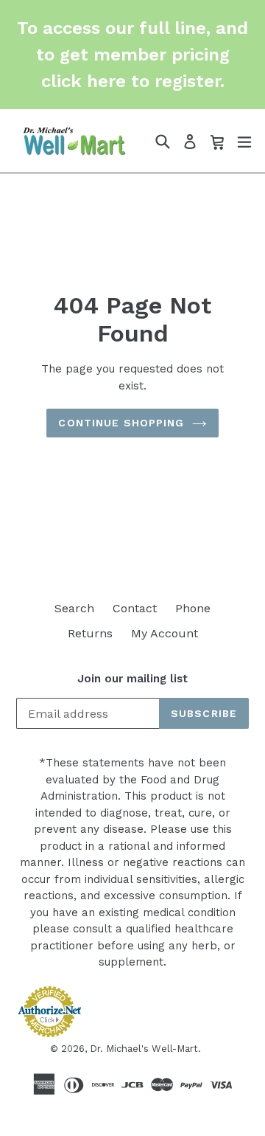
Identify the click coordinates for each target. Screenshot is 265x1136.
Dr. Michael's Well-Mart (144, 1048)
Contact (135, 608)
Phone (193, 608)
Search (74, 608)
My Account (164, 633)
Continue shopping (121, 423)
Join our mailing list (132, 678)
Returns (90, 633)
